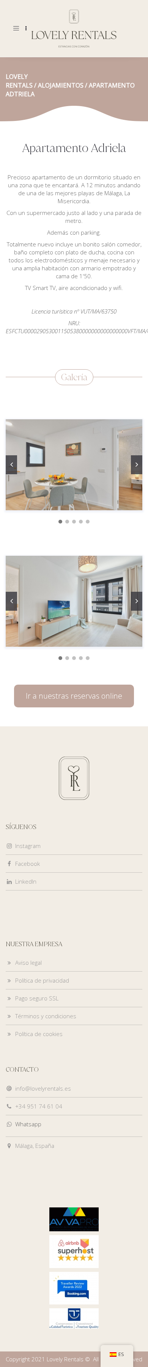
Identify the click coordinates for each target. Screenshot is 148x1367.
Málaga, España (34, 1145)
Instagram (28, 846)
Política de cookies (39, 1034)
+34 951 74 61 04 (38, 1106)
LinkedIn (25, 881)
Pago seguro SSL (36, 998)
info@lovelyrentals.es (43, 1088)
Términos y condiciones (45, 1016)
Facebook (27, 863)
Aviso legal (28, 962)
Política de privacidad (42, 980)
